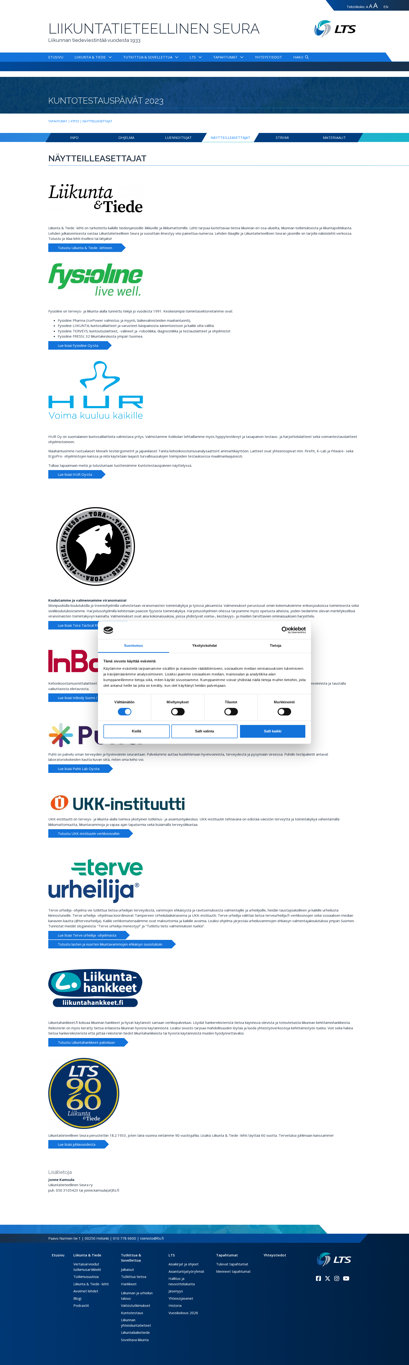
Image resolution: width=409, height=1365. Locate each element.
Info (74, 137)
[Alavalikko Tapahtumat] (240, 57)
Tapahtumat (225, 57)
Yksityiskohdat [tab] (204, 646)
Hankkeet (129, 1283)
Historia (175, 1305)
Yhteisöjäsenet (181, 1298)
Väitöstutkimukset (135, 1305)
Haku (298, 57)
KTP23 (75, 121)
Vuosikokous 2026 (183, 1312)
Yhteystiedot (268, 57)
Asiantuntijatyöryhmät (186, 1271)
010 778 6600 (124, 1238)
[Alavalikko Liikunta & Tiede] (109, 57)
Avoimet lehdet (85, 1291)
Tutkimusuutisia (86, 1276)
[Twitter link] (327, 1278)
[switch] (178, 712)
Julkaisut (127, 1269)
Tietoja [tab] (275, 646)
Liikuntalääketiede (135, 1332)
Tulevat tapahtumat (232, 1264)
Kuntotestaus (132, 1312)
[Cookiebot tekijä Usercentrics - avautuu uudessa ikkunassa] (285, 630)
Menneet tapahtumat (233, 1271)
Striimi (282, 137)
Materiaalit (334, 137)
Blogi (77, 1298)
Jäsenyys (176, 1291)
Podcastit (81, 1305)
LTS (193, 57)
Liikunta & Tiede (90, 57)
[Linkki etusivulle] (334, 1259)
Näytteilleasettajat (97, 121)
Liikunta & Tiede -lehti (91, 1283)
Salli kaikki (272, 731)
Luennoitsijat (178, 137)
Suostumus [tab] (133, 646)
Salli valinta (204, 731)
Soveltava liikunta (135, 1339)
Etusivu (55, 57)
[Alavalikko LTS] (199, 57)
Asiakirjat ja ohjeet (184, 1264)
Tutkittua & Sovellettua (147, 57)
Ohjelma (126, 137)
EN (385, 6)
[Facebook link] (318, 1278)
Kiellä (136, 731)
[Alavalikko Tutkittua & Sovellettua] (175, 57)
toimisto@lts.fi (152, 1238)
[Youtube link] (346, 1278)
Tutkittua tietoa (133, 1276)
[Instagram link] (336, 1278)
